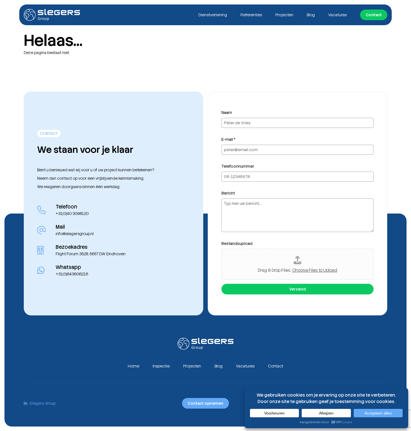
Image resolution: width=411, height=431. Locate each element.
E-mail (228, 139)
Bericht (228, 193)
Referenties (251, 14)
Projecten (284, 14)
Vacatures (337, 14)
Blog (311, 14)
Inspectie (161, 366)
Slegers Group (42, 403)
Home (133, 366)
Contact (374, 14)
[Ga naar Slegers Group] (52, 15)
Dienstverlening (213, 14)
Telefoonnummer (237, 166)
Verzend (297, 289)
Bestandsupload (236, 243)
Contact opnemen (205, 403)
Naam (226, 112)
